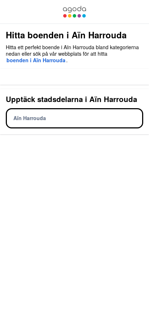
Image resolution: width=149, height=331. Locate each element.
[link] (74, 12)
